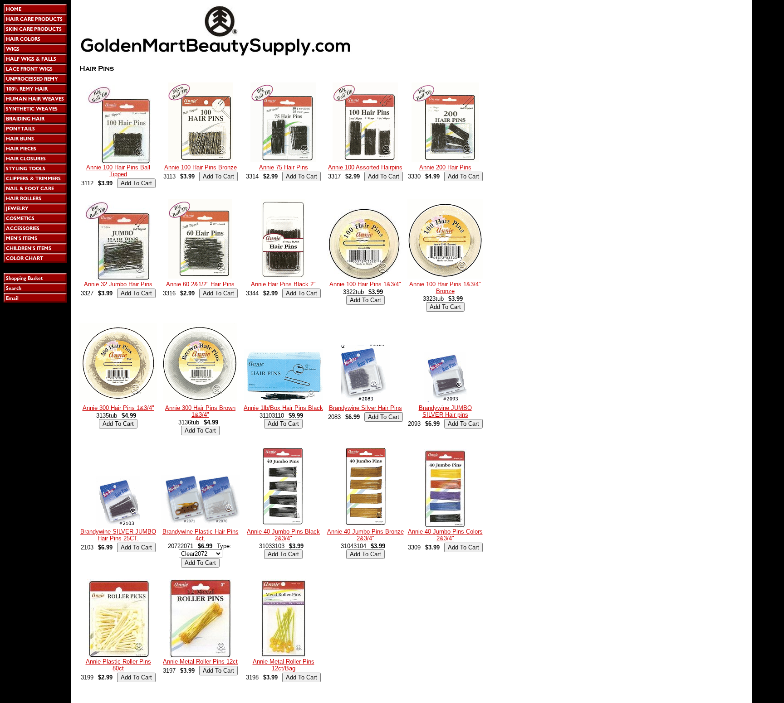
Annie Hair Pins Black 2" (283, 284)
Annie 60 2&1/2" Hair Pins (200, 284)
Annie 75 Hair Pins (283, 167)
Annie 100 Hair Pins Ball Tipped (118, 171)
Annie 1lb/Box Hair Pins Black (283, 407)
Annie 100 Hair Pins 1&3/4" (365, 284)
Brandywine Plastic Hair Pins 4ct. (200, 535)
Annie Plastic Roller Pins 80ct (118, 665)
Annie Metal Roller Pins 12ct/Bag (283, 665)
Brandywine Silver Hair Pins (365, 407)
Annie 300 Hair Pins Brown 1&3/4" (200, 411)
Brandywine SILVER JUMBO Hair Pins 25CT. (118, 535)
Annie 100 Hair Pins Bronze (200, 167)
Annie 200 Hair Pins (445, 167)
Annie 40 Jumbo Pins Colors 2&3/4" (445, 535)
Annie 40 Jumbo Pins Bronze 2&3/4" (365, 535)
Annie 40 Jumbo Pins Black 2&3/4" (283, 535)
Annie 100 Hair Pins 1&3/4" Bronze (445, 287)
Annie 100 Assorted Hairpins (365, 167)
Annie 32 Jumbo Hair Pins (118, 284)
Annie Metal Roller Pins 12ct (200, 661)
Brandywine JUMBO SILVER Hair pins (445, 411)
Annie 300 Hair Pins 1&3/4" (118, 407)
